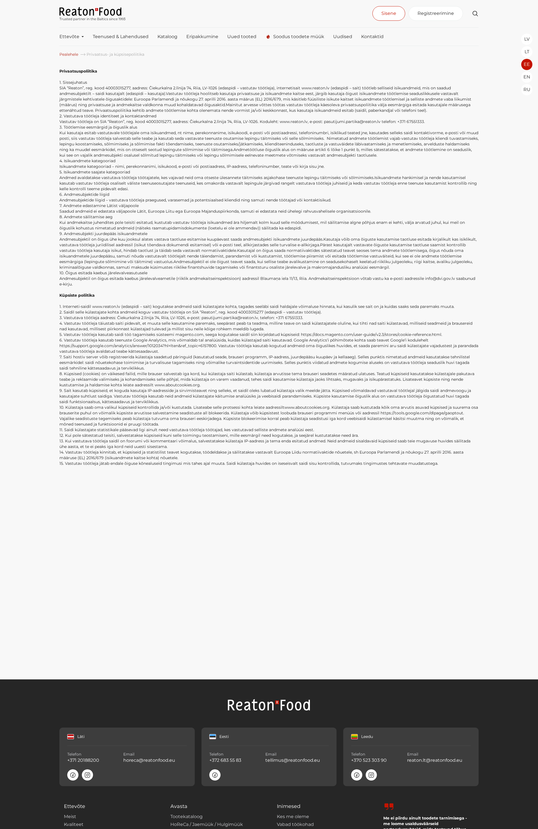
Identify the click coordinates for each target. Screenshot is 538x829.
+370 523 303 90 (369, 760)
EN (526, 77)
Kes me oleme (293, 816)
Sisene (388, 13)
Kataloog (167, 36)
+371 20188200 (83, 760)
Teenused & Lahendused (121, 36)
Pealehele (69, 54)
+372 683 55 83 (225, 760)
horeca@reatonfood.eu (149, 760)
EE (527, 64)
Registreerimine (436, 13)
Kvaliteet (74, 824)
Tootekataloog (186, 816)
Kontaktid (372, 36)
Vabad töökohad (295, 824)
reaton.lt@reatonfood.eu (434, 760)
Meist (70, 816)
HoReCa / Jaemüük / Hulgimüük (206, 824)
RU (526, 89)
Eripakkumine (202, 36)
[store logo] (92, 11)
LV (527, 39)
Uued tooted (241, 36)
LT (527, 51)
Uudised (342, 36)
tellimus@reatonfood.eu (292, 760)
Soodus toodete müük (298, 36)
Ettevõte (69, 36)
